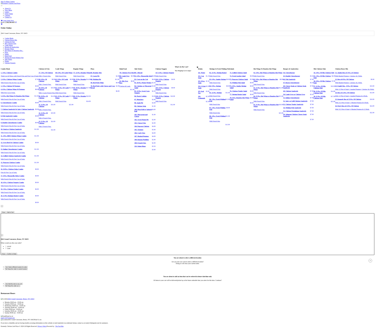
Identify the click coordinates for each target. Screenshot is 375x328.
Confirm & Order (11, 254)
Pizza (6, 52)
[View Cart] (1, 20)
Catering (7, 15)
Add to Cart (10, 212)
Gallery (7, 12)
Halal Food (8, 56)
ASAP (12, 246)
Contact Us (8, 17)
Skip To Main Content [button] (8, 1)
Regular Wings (9, 49)
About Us (8, 8)
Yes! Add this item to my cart (13, 284)
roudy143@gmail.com (8, 318)
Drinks (7, 61)
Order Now (10, 20)
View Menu (8, 10)
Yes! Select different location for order (16, 267)
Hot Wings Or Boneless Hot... (14, 50)
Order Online (9, 14)
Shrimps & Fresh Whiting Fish (14, 57)
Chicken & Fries (10, 42)
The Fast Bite (59, 326)
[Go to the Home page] (10, 3)
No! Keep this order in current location (16, 269)
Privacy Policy (42, 326)
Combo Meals (9, 38)
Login (4, 20)
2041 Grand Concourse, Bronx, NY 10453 (21, 299)
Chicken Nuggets (10, 63)
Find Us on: (38, 319)
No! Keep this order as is (12, 286)
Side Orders (8, 59)
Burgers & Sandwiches (12, 47)
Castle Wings (9, 45)
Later (8, 248)
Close (3, 212)
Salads (7, 54)
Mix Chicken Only (10, 43)
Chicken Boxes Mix (11, 40)
